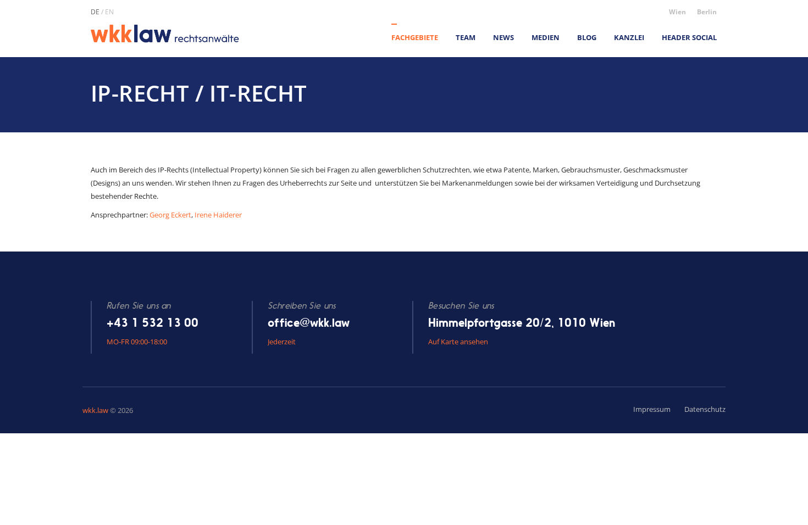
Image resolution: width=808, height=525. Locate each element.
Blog (586, 37)
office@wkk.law (309, 322)
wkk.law (95, 410)
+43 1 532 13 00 (152, 322)
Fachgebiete (414, 37)
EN (109, 11)
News (503, 37)
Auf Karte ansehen (458, 342)
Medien (546, 37)
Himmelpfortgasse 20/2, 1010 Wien (521, 322)
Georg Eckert (170, 215)
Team (465, 37)
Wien (677, 11)
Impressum (652, 409)
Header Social (689, 37)
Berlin (707, 11)
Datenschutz (705, 409)
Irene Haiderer (218, 215)
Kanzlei (629, 37)
